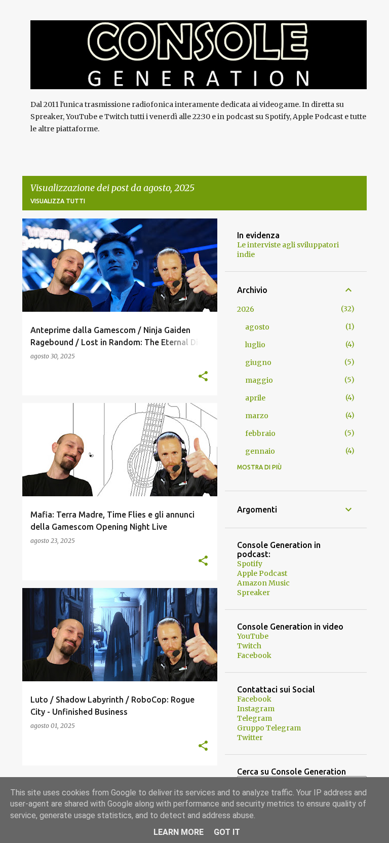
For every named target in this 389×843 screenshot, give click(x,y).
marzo (256, 415)
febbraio (260, 433)
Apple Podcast (262, 573)
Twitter (250, 737)
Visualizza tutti (57, 201)
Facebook (254, 655)
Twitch (249, 645)
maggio (259, 380)
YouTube (252, 636)
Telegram (254, 718)
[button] (203, 377)
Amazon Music (263, 583)
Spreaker (253, 592)
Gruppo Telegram (269, 727)
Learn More (178, 832)
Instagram (256, 708)
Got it (227, 832)
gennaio (260, 451)
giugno (258, 362)
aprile (255, 397)
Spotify (249, 563)
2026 (245, 309)
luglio (255, 344)
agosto (257, 327)
